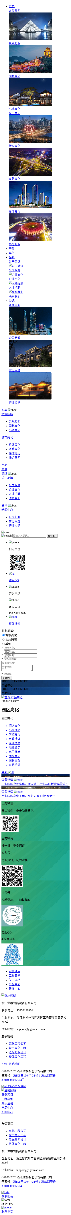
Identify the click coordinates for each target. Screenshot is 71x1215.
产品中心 (17, 697)
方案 (12, 6)
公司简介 (14, 485)
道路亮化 (14, 449)
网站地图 (14, 1063)
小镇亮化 (14, 430)
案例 (12, 253)
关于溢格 (14, 979)
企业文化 (14, 489)
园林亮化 (14, 425)
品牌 (12, 257)
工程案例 (14, 975)
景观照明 (14, 421)
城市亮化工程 (17, 1048)
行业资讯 (14, 525)
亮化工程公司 (17, 1043)
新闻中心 (14, 988)
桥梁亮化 (14, 444)
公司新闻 (14, 517)
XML (4, 1063)
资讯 (12, 300)
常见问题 (14, 521)
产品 (12, 248)
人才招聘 (14, 493)
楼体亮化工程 (17, 1056)
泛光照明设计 (17, 1052)
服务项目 (14, 971)
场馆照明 (14, 457)
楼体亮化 (14, 453)
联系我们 (14, 498)
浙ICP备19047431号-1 (26, 1075)
